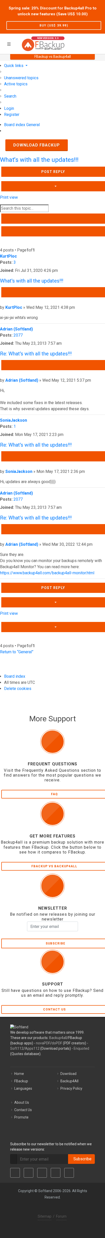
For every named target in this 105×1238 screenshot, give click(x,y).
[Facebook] (15, 1173)
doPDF (57, 1043)
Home (19, 1074)
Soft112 (16, 1048)
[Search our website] (99, 43)
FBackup (21, 1081)
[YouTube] (55, 1173)
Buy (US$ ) (54, 25)
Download (68, 1074)
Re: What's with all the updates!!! (36, 354)
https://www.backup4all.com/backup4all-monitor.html (47, 572)
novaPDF (43, 1043)
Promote (21, 1117)
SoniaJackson (13, 420)
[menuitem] (21, 77)
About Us (21, 1102)
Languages (23, 1088)
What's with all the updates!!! (39, 159)
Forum (61, 1216)
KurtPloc (8, 256)
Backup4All (69, 1081)
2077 (18, 335)
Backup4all (58, 1038)
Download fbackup (36, 145)
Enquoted (81, 1048)
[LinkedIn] (42, 1173)
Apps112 (32, 1048)
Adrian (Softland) (16, 329)
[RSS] (69, 1173)
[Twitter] (28, 1173)
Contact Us (23, 1110)
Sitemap (44, 1216)
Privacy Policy (71, 1088)
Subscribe (81, 1158)
